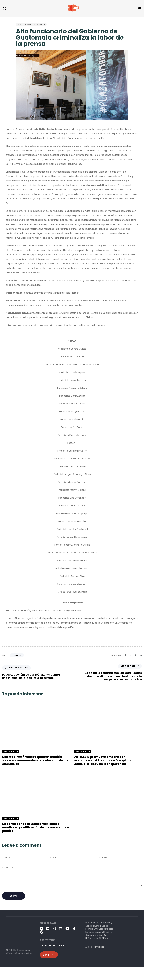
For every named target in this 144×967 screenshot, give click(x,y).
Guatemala (17, 655)
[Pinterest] (136, 655)
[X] (130, 655)
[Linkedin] (141, 655)
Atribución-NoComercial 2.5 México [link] (97, 937)
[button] (4, 8)
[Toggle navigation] (118, 8)
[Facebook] (125, 655)
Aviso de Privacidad (95, 946)
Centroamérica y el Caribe (31, 24)
